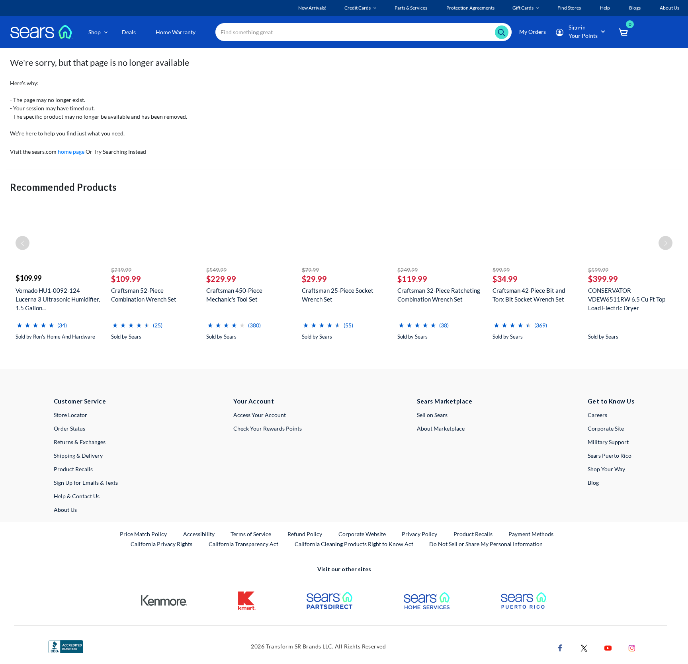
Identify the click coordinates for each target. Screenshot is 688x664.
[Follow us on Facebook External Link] (560, 647)
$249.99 (407, 269)
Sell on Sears (432, 414)
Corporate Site (606, 428)
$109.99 (28, 278)
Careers (597, 414)
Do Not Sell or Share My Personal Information (486, 544)
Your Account (253, 401)
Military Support (608, 442)
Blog (593, 482)
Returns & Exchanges (80, 442)
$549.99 (216, 269)
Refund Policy (304, 534)
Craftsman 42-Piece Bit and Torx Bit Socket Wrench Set (529, 295)
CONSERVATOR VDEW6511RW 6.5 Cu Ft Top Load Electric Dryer (626, 299)
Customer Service (80, 401)
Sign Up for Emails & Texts (86, 482)
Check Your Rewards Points (267, 428)
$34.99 (505, 279)
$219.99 (121, 269)
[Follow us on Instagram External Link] (632, 647)
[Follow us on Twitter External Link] (584, 647)
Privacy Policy (419, 534)
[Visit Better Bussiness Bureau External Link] (65, 645)
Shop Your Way (606, 469)
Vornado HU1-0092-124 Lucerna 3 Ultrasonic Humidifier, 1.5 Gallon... (58, 299)
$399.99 (603, 279)
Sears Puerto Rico (609, 455)
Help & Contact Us (77, 496)
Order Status (69, 428)
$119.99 (412, 279)
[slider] (35, 322)
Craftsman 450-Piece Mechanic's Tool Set (234, 295)
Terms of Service (251, 534)
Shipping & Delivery (78, 455)
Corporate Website (362, 533)
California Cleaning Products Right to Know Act (354, 544)
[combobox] (363, 32)
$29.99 (314, 279)
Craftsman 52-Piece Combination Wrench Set (143, 295)
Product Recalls (73, 469)
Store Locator (70, 414)
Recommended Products (63, 187)
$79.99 (310, 269)
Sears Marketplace (444, 401)
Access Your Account (259, 414)
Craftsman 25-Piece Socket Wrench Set (337, 295)
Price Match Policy (143, 534)
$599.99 (598, 269)
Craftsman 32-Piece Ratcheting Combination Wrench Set (438, 295)
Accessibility (199, 534)
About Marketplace (441, 428)
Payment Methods (530, 534)
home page (71, 151)
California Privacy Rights (161, 544)
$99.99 (501, 269)
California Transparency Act (243, 544)
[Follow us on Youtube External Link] (608, 647)
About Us (65, 509)
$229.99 (221, 279)
